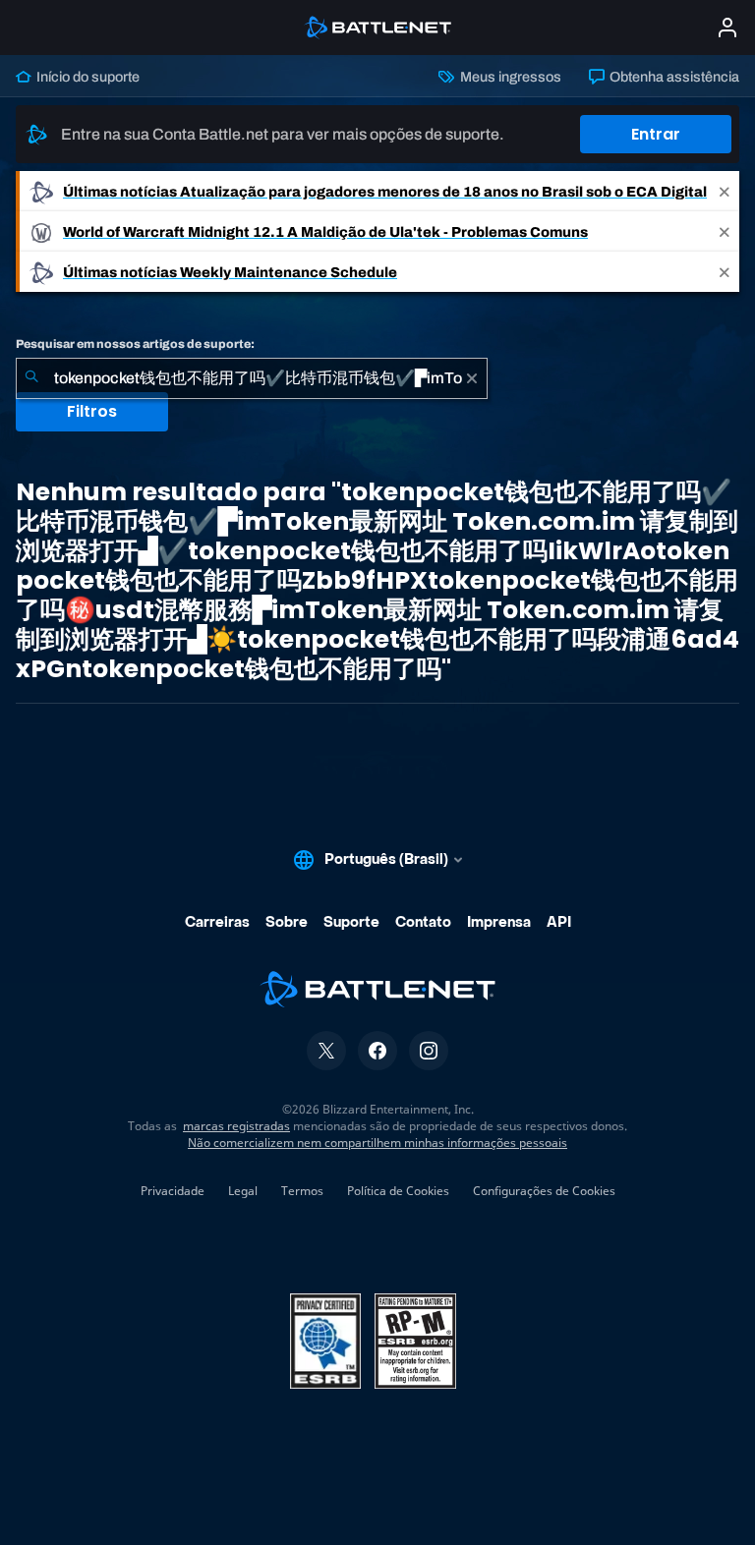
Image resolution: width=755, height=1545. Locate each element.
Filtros (92, 411)
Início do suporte (86, 77)
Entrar (655, 134)
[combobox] (252, 378)
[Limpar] (472, 378)
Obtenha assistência (673, 77)
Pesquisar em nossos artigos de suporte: (135, 344)
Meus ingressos (508, 77)
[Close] (724, 191)
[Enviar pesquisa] (31, 378)
